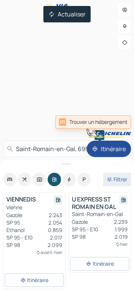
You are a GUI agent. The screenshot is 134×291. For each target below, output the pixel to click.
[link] (93, 122)
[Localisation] (124, 42)
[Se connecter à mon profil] (124, 9)
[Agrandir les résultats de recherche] (67, 164)
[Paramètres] (124, 26)
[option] (9, 179)
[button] (99, 135)
